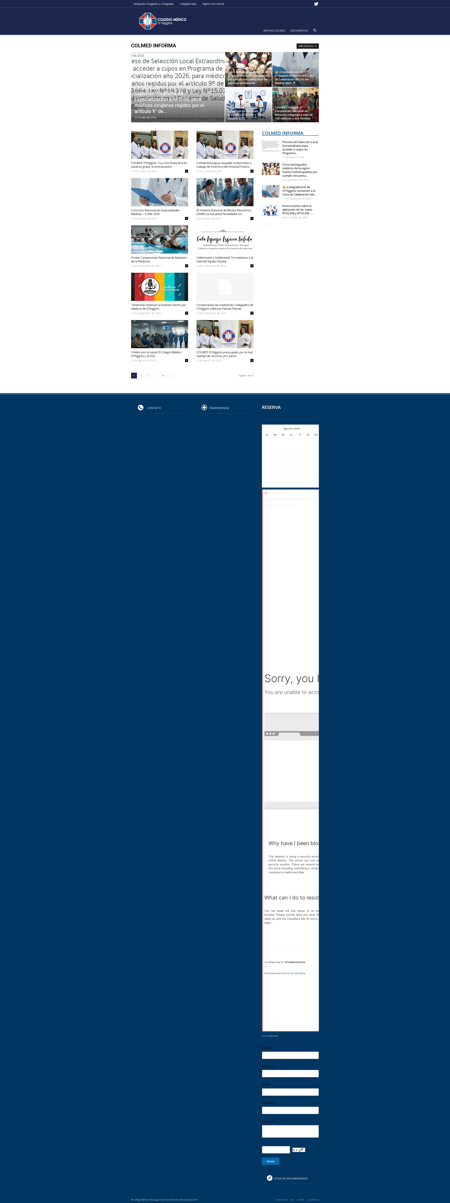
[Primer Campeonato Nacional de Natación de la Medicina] (159, 239)
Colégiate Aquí (188, 3)
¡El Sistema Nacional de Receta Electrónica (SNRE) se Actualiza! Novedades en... (224, 212)
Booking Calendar (273, 1036)
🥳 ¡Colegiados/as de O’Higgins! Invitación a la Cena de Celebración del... (299, 190)
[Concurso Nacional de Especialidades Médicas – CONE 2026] (159, 192)
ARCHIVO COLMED (274, 30)
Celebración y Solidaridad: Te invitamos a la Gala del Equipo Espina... (225, 259)
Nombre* (267, 1047)
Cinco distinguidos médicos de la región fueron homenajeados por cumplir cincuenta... (299, 170)
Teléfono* (268, 1103)
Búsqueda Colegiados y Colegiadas (154, 3)
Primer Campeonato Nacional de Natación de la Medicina (159, 259)
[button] (314, 31)
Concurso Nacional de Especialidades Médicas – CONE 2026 (155, 212)
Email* (266, 1084)
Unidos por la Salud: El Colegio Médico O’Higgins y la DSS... (156, 354)
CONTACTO (153, 408)
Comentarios (270, 1121)
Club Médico (313, 1200)
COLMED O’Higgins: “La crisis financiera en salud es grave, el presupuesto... (159, 165)
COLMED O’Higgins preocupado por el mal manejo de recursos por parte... (224, 354)
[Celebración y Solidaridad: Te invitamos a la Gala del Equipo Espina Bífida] (225, 239)
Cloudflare (299, 973)
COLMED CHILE (281, 1200)
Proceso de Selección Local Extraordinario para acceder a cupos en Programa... (300, 147)
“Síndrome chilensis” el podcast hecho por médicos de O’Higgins (158, 307)
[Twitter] (316, 2)
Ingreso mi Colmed (213, 3)
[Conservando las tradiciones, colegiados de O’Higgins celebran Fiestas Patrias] (225, 287)
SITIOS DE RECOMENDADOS (291, 1178)
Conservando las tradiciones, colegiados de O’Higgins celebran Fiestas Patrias (225, 307)
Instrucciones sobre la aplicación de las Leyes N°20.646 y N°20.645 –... (298, 209)
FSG (292, 1200)
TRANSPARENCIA (219, 408)
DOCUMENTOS (299, 30)
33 (163, 375)
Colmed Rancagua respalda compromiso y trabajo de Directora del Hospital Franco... (224, 165)
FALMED (300, 1200)
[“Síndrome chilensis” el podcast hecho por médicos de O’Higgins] (159, 287)
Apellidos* (268, 1066)
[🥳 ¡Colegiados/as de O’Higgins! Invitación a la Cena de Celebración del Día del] (295, 69)
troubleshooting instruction (314, 505)
